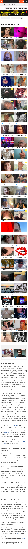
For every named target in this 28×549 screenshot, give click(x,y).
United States (9, 8)
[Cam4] (8, 1)
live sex (20, 439)
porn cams (13, 422)
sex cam (16, 425)
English (15, 8)
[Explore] (1, 1)
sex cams (18, 533)
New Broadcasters (23, 8)
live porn (23, 538)
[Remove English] (16, 18)
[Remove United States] (9, 18)
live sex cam (7, 432)
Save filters (5, 21)
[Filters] (2, 8)
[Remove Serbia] (22, 18)
